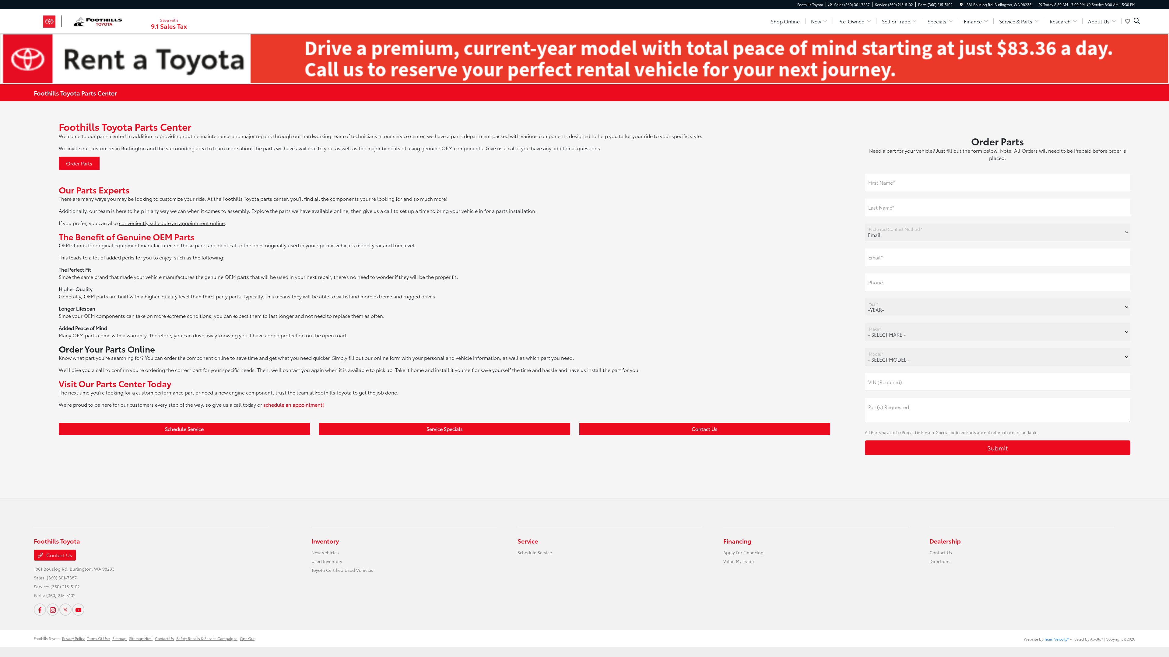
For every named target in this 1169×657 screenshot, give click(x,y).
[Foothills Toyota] (86, 20)
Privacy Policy (73, 638)
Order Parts (79, 163)
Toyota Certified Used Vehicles (342, 570)
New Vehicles (325, 552)
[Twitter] (65, 609)
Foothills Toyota (47, 638)
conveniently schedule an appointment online (172, 222)
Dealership (945, 541)
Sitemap (119, 638)
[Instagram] (53, 609)
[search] (1137, 21)
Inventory (325, 541)
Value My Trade (738, 561)
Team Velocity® (1056, 638)
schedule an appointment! (293, 404)
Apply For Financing (743, 552)
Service (528, 541)
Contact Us (705, 428)
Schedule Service (184, 428)
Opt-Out (247, 638)
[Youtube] (78, 609)
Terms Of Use (98, 638)
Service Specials (445, 428)
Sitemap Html (141, 638)
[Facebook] (40, 609)
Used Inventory (326, 561)
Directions (939, 561)
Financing (737, 541)
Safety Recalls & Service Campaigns (206, 638)
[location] (961, 4)
